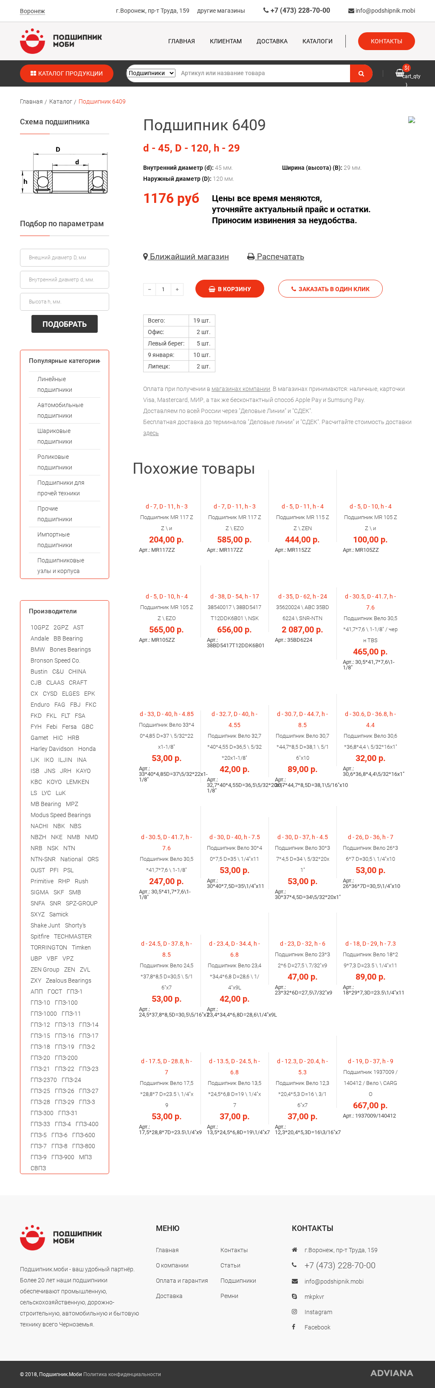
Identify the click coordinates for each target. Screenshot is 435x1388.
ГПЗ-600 (83, 1135)
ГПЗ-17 (89, 1035)
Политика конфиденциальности (122, 1374)
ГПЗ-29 (64, 1102)
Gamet (39, 737)
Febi (51, 726)
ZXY (36, 980)
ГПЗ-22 (64, 1068)
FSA (80, 715)
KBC (36, 781)
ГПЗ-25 (40, 1090)
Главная (181, 41)
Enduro (40, 704)
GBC (87, 726)
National (71, 859)
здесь (151, 433)
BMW (38, 649)
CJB (36, 682)
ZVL (85, 969)
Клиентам (226, 41)
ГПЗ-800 (83, 1146)
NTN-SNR (43, 859)
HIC (58, 737)
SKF (59, 892)
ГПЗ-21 (40, 1068)
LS (34, 793)
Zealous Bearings (68, 980)
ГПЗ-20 (40, 1057)
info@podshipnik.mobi (384, 10)
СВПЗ (38, 1168)
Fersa (69, 726)
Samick (58, 914)
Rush (81, 881)
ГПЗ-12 (40, 1024)
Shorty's (75, 925)
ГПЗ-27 (89, 1090)
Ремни (229, 1295)
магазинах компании (241, 388)
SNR (55, 903)
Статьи (230, 1265)
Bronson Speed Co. (55, 660)
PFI (54, 870)
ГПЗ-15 (40, 1035)
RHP (64, 881)
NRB (36, 848)
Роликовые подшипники (54, 462)
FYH (36, 726)
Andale (40, 638)
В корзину (233, 289)
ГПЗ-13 (64, 1024)
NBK (59, 826)
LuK (61, 793)
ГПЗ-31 (68, 1113)
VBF (52, 958)
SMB (75, 892)
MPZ (72, 804)
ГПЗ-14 (89, 1024)
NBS (75, 826)
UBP (36, 958)
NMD (91, 837)
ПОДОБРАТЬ (64, 324)
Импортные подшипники (54, 539)
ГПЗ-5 (39, 1135)
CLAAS (55, 682)
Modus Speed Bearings (61, 815)
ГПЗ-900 (62, 1157)
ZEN (69, 969)
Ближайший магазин (188, 256)
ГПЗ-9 (39, 1157)
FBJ (75, 704)
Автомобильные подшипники (60, 410)
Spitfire (40, 936)
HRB (73, 737)
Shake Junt (45, 925)
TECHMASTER (73, 936)
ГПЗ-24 (71, 1079)
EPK (89, 693)
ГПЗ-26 (64, 1090)
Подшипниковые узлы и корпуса (60, 565)
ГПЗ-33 (40, 1124)
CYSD (50, 693)
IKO (49, 759)
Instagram (318, 1312)
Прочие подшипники (54, 514)
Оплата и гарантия (182, 1280)
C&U (58, 671)
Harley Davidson (52, 748)
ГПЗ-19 (64, 1046)
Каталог (60, 101)
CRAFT (78, 682)
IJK (35, 759)
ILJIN (65, 759)
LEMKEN (77, 781)
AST (78, 627)
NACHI (39, 826)
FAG (59, 704)
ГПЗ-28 (40, 1102)
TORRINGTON (49, 947)
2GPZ (61, 627)
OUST (38, 870)
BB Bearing (68, 638)
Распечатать (279, 256)
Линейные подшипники (54, 384)
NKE (56, 837)
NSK (53, 848)
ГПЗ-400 (87, 1124)
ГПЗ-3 (87, 1102)
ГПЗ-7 (39, 1146)
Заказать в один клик (333, 289)
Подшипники (238, 1280)
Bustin (39, 671)
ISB (35, 770)
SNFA (38, 903)
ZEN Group (45, 969)
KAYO (83, 770)
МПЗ (85, 1157)
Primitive (42, 881)
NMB (73, 837)
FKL (51, 715)
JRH (65, 770)
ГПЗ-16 (64, 1035)
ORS (93, 859)
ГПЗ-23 (89, 1068)
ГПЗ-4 (63, 1124)
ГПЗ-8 (59, 1146)
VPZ (67, 958)
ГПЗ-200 (66, 1057)
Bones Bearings (70, 649)
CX (34, 693)
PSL (68, 870)
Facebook (317, 1327)
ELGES (70, 693)
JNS (49, 770)
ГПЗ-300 (42, 1113)
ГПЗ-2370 (44, 1079)
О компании (172, 1265)
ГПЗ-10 (40, 1002)
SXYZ (38, 914)
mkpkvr (314, 1296)
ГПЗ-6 (59, 1135)
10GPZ (40, 627)
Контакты (386, 41)
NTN (69, 848)
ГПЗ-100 (66, 1002)
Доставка (272, 41)
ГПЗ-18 (40, 1046)
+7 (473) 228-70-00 (299, 10)
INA (82, 759)
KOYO (54, 781)
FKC (90, 704)
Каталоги (317, 41)
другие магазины (221, 10)
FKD (36, 715)
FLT (65, 715)
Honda (87, 748)
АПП (37, 991)
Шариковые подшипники (54, 436)
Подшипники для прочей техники (61, 488)
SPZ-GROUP (82, 903)
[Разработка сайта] (392, 1373)
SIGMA (40, 892)
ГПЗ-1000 (44, 1013)
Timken (81, 947)
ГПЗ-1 (75, 991)
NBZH (38, 837)
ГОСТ (55, 991)
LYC (46, 793)
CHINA (77, 671)
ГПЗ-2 (87, 1046)
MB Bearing (46, 804)
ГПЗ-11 (71, 1013)
